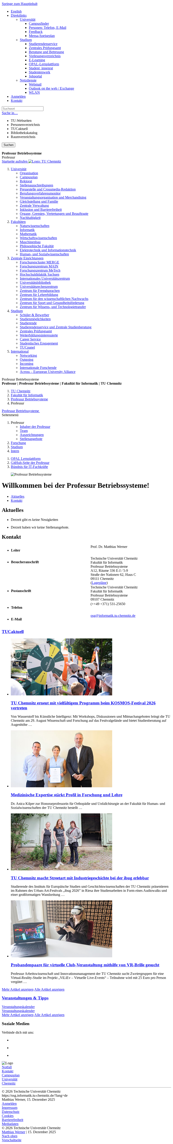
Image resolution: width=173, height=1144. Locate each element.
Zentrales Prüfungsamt (45, 48)
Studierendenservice (43, 44)
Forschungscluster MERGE (39, 262)
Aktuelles (17, 496)
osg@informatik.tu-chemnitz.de (113, 615)
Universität (27, 19)
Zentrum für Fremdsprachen (40, 291)
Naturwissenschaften (34, 226)
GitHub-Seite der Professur (30, 463)
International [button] (20, 351)
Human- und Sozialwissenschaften (44, 254)
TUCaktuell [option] (19, 129)
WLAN (34, 92)
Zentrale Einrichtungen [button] (27, 258)
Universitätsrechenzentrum (39, 286)
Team (24, 431)
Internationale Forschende (38, 368)
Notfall (7, 1067)
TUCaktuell (13, 631)
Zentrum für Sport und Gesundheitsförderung (52, 303)
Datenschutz (10, 1112)
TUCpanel (27, 347)
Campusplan (29, 177)
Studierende (28, 323)
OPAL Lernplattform (26, 459)
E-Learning (37, 60)
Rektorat (26, 181)
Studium (26, 40)
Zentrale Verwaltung (34, 205)
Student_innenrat (41, 68)
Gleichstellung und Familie (39, 201)
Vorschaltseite (11, 1140)
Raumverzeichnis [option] (23, 137)
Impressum (9, 1108)
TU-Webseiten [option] (21, 121)
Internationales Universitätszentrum (45, 278)
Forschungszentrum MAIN (39, 266)
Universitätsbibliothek (35, 282)
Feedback (36, 32)
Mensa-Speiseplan (42, 36)
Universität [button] (18, 169)
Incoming (26, 363)
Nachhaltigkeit (30, 218)
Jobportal (35, 76)
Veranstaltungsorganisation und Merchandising (53, 197)
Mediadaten (10, 1124)
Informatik (27, 230)
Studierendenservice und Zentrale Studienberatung (55, 327)
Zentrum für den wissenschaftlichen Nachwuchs (54, 299)
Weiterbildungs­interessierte (39, 335)
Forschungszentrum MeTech (40, 270)
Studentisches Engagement (39, 343)
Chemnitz (9, 1083)
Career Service (30, 339)
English (16, 11)
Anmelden (18, 96)
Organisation (29, 173)
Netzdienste (28, 80)
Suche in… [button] (10, 113)
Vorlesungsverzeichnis (45, 56)
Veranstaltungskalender (18, 1007)
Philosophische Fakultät (37, 246)
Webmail (35, 84)
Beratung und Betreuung (46, 52)
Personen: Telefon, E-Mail (47, 28)
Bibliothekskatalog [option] (24, 133)
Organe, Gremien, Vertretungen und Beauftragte (54, 214)
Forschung (18, 443)
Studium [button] (17, 311)
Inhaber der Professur (35, 427)
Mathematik (28, 234)
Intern (15, 451)
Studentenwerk (39, 72)
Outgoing (26, 359)
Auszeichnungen (32, 435)
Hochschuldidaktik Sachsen (39, 274)
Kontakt (16, 100)
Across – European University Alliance (47, 372)
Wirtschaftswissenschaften (38, 238)
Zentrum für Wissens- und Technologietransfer (53, 307)
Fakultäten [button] (18, 222)
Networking (28, 355)
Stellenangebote (31, 439)
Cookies (8, 1116)
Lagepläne (99, 583)
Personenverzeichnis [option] (25, 125)
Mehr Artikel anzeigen (18, 989)
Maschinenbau (30, 242)
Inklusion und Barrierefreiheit (41, 209)
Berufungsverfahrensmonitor (40, 193)
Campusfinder (39, 23)
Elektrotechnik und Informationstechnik (48, 250)
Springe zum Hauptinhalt (19, 4)
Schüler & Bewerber (34, 315)
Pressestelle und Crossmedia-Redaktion (48, 189)
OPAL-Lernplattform (44, 64)
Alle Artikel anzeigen (49, 989)
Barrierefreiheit (12, 1120)
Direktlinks (19, 15)
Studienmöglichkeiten (35, 319)
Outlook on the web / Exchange (51, 88)
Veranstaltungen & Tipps (25, 998)
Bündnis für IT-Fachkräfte (29, 467)
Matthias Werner (13, 1132)
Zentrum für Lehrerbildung (39, 295)
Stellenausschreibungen (36, 185)
